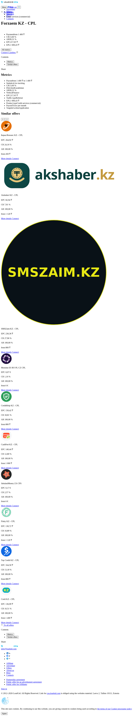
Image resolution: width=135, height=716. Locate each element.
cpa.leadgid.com (53, 693)
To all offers (8, 12)
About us (10, 670)
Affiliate (9, 663)
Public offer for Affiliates (16, 684)
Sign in (9, 14)
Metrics (10, 62)
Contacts (10, 19)
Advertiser (10, 9)
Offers (9, 668)
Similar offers (12, 64)
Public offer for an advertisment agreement (24, 682)
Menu (4, 7)
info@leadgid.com (8, 649)
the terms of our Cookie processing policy (114, 709)
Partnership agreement (15, 680)
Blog (8, 673)
